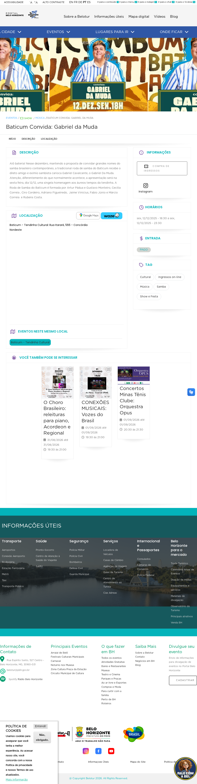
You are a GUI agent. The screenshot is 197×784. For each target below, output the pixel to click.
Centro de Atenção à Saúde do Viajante (48, 558)
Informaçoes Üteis (98, 762)
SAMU (39, 566)
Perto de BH (108, 699)
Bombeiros (75, 562)
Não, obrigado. (42, 737)
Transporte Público (13, 586)
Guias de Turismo (113, 572)
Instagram (146, 191)
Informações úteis (109, 16)
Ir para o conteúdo (107, 2)
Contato (140, 657)
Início (12, 138)
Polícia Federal (145, 575)
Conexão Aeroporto (13, 556)
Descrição (28, 138)
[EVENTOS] (68, 32)
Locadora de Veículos (110, 552)
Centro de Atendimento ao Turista (112, 582)
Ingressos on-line (169, 277)
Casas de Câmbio (113, 560)
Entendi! (40, 726)
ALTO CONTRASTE (53, 2)
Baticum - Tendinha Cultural (30, 342)
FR (76, 2)
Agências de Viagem (115, 566)
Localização (49, 138)
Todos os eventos (111, 658)
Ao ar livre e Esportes (113, 683)
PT (84, 2)
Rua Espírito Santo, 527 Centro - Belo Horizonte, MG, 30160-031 (22, 662)
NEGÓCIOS (90, 43)
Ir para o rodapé (146, 2)
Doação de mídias (181, 580)
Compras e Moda (111, 687)
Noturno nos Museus (62, 665)
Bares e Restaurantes (113, 666)
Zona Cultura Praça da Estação (69, 669)
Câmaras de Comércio (144, 567)
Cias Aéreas (110, 593)
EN (71, 2)
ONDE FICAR (171, 32)
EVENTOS (55, 32)
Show (28, 118)
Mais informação (17, 779)
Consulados (143, 559)
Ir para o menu (128, 2)
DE (80, 2)
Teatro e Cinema (110, 674)
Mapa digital (139, 16)
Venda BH (176, 622)
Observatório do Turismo (180, 608)
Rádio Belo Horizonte (30, 679)
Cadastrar (185, 680)
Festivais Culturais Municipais (67, 657)
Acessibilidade (13, 2)
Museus (105, 670)
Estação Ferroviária (13, 568)
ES (89, 2)
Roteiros (106, 703)
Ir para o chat (165, 2)
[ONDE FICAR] (187, 32)
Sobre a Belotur (77, 16)
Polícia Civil (76, 556)
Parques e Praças (111, 679)
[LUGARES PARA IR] (132, 32)
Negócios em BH (144, 661)
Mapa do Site (137, 762)
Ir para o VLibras (184, 2)
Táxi (4, 580)
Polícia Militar (77, 550)
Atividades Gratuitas (113, 662)
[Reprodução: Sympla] (98, 74)
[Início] (22, 11)
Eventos (11, 118)
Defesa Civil (76, 568)
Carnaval (56, 661)
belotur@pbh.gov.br (18, 670)
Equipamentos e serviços (180, 588)
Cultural (145, 277)
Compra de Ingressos (156, 168)
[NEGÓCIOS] (104, 43)
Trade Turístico (179, 563)
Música (40, 118)
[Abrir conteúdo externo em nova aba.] (88, 215)
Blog (174, 16)
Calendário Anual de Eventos (182, 571)
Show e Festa (149, 296)
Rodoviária (8, 562)
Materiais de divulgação (178, 598)
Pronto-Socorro (45, 550)
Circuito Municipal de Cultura (67, 673)
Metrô (5, 574)
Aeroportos (8, 550)
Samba (161, 286)
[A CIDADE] (19, 32)
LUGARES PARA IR (112, 32)
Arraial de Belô (59, 653)
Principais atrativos (182, 616)
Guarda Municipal (79, 574)
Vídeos (159, 16)
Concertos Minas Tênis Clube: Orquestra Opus (133, 400)
